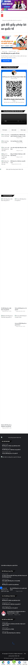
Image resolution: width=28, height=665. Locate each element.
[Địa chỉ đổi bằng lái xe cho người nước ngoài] (5, 590)
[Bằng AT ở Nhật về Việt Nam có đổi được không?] (5, 156)
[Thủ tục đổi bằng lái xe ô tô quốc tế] (21, 252)
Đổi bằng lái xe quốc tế (8, 658)
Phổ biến (4, 130)
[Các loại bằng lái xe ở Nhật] (5, 143)
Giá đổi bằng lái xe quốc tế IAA (10, 53)
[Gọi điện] (14, 661)
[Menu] (2, 12)
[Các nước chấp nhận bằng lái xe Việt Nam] (5, 149)
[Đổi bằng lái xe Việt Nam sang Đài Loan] (5, 163)
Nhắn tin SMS (25, 664)
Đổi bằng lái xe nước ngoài (19, 658)
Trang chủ (4, 20)
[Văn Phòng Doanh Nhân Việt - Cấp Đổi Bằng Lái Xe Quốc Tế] (14, 5)
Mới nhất (14, 130)
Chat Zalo (8, 664)
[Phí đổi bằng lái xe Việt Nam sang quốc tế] (7, 252)
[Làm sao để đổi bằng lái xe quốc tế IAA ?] (21, 318)
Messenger (19, 664)
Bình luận (23, 130)
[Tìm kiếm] (26, 12)
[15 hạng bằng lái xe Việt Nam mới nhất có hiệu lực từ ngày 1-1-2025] (5, 136)
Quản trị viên (4, 51)
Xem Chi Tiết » (6, 60)
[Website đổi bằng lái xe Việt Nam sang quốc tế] (7, 369)
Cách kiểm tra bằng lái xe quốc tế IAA (9, 565)
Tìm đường (3, 664)
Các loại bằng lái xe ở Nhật (16, 141)
